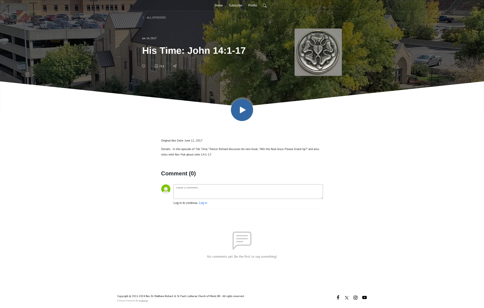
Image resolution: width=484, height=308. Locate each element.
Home (219, 5)
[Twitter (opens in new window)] (347, 297)
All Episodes (156, 17)
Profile (252, 5)
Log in (203, 203)
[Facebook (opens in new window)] (338, 297)
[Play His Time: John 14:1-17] (242, 110)
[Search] (264, 5)
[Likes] (144, 66)
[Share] (175, 66)
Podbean (143, 300)
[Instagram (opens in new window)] (355, 297)
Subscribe (235, 5)
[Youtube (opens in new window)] (364, 297)
